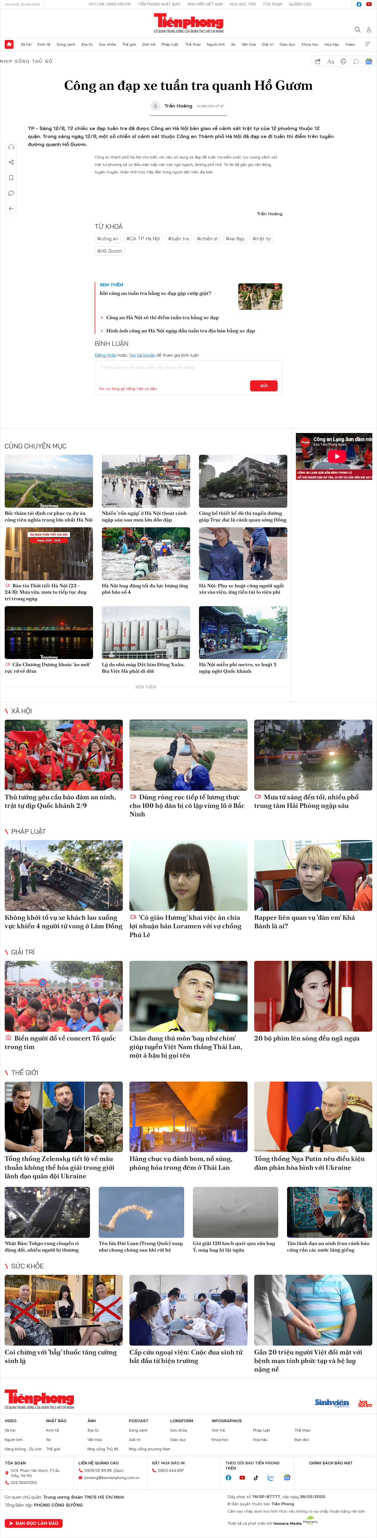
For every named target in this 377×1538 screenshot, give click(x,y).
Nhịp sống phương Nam (149, 1448)
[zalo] (274, 1478)
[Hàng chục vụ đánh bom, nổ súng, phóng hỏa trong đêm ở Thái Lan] (188, 1117)
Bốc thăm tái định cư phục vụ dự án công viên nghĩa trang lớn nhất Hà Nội (49, 516)
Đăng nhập (105, 355)
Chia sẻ (11, 162)
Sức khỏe (107, 44)
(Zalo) (118, 1470)
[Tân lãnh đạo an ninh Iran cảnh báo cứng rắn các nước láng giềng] (329, 1212)
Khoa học (310, 44)
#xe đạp (235, 238)
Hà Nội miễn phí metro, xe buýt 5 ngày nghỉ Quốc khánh (238, 667)
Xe (233, 44)
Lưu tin (11, 177)
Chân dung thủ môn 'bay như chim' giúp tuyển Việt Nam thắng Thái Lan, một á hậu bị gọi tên (185, 1047)
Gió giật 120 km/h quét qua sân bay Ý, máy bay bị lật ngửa (234, 1246)
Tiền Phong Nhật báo (159, 4)
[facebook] (359, 4)
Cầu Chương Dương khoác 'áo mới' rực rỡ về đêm (47, 667)
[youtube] (369, 4)
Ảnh (91, 1420)
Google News (368, 61)
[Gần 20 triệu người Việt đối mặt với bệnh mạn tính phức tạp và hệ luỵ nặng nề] (313, 1310)
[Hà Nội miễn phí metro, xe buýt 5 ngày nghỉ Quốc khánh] (243, 632)
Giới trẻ (148, 44)
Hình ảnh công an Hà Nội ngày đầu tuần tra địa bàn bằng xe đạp (180, 330)
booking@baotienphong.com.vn (111, 1477)
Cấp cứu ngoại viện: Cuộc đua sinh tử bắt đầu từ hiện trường (185, 1356)
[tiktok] (259, 1478)
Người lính (216, 44)
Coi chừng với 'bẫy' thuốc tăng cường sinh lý (61, 1356)
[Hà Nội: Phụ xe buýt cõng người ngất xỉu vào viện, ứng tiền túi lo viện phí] (243, 553)
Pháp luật (170, 44)
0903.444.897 (171, 1470)
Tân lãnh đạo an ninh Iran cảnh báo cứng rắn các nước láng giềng (328, 1246)
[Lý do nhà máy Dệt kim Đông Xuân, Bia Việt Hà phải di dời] (146, 632)
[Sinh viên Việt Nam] (332, 1404)
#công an (107, 238)
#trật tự (262, 238)
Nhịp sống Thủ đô (26, 61)
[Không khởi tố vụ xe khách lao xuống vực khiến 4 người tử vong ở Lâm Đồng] (64, 875)
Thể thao (193, 44)
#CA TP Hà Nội (143, 238)
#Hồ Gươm (109, 251)
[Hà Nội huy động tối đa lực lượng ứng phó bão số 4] (146, 553)
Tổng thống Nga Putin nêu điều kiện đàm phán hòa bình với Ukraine (309, 1162)
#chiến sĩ (207, 238)
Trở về (11, 208)
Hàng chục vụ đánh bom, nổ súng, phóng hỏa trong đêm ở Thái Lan (180, 1162)
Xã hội (26, 44)
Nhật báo (56, 1420)
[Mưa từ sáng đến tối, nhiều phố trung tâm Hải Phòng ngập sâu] (313, 755)
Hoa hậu (332, 44)
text (330, 61)
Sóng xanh (66, 44)
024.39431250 (24, 1482)
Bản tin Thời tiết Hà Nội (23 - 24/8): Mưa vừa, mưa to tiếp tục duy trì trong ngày (46, 592)
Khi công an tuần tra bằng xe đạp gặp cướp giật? (155, 293)
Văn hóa (248, 44)
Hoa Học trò (243, 4)
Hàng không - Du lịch (23, 1448)
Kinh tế (44, 44)
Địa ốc (87, 44)
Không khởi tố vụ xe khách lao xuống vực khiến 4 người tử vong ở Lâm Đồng (64, 921)
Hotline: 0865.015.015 (110, 4)
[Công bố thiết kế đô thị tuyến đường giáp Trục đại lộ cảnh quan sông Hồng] (243, 481)
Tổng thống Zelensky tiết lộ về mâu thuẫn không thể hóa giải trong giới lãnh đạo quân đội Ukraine (60, 1167)
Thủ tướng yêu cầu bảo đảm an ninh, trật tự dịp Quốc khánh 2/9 (60, 801)
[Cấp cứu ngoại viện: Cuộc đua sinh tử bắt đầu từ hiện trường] (188, 1310)
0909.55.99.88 (98, 1470)
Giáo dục (287, 44)
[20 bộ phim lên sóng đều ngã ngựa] (313, 996)
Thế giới (129, 44)
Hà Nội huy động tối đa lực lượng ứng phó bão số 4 (145, 588)
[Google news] (290, 1478)
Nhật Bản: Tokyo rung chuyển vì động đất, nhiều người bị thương (42, 1246)
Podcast (138, 1420)
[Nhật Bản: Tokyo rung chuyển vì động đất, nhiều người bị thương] (47, 1212)
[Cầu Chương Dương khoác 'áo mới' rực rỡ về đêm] (49, 632)
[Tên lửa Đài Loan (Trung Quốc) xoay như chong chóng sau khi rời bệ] (141, 1212)
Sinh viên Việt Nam (205, 4)
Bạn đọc (301, 1439)
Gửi (264, 385)
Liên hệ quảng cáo (98, 1463)
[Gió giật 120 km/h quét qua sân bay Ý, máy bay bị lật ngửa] (235, 1212)
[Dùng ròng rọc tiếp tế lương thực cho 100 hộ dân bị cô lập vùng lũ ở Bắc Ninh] (188, 755)
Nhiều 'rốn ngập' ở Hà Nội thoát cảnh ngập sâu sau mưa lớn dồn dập (144, 516)
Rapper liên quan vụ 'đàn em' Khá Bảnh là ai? (304, 921)
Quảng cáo (300, 4)
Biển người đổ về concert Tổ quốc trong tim (60, 1042)
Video (350, 44)
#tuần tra (178, 238)
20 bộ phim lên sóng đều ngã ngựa (307, 1038)
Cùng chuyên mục (36, 446)
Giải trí (268, 44)
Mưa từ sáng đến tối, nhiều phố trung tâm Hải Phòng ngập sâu (306, 801)
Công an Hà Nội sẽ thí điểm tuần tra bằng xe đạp (162, 317)
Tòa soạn (272, 4)
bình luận (356, 61)
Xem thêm (367, 44)
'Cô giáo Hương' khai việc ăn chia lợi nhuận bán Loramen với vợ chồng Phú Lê (185, 926)
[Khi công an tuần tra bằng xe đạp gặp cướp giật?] (260, 296)
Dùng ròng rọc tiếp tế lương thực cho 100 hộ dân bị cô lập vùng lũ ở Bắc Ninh (187, 805)
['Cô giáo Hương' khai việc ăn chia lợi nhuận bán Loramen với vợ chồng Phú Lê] (188, 875)
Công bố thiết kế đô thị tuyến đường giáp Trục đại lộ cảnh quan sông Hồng (242, 516)
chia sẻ (317, 61)
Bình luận (11, 193)
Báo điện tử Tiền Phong (188, 23)
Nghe (11, 146)
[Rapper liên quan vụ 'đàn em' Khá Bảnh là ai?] (313, 875)
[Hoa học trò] (365, 1404)
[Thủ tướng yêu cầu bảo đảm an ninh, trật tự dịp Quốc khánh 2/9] (64, 755)
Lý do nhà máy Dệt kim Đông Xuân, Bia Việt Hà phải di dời (143, 667)
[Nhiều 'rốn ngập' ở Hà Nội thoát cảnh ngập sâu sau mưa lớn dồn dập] (146, 481)
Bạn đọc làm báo (37, 1523)
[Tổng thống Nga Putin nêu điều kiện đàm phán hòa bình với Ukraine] (313, 1117)
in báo (343, 61)
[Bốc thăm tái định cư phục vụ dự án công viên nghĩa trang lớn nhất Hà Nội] (49, 481)
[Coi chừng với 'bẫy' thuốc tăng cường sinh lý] (64, 1310)
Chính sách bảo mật (331, 1463)
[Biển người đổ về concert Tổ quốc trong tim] (64, 996)
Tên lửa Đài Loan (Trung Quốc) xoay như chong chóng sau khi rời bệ (141, 1246)
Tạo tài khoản (142, 355)
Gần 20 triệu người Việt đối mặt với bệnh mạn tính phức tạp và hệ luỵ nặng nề (308, 1360)
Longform (181, 1420)
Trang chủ (9, 44)
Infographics (227, 1420)
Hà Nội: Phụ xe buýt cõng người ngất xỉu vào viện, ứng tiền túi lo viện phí (241, 588)
